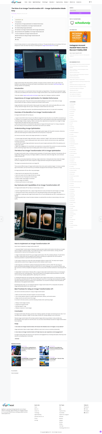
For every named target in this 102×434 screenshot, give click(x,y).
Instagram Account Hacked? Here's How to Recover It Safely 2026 (78, 47)
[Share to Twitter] (12, 20)
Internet (72, 138)
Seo (71, 124)
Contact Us (78, 2)
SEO (60, 407)
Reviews (66, 2)
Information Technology (75, 168)
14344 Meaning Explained (74, 77)
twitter (72, 208)
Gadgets (72, 130)
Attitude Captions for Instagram (76, 92)
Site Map (36, 420)
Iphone (72, 212)
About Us (36, 408)
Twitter (86, 408)
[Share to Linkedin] (12, 25)
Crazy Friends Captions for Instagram (77, 88)
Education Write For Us (39, 416)
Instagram (87, 410)
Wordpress (73, 172)
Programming (73, 149)
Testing (72, 166)
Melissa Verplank (72, 53)
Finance (72, 113)
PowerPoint (73, 219)
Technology (44, 2)
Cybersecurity (73, 162)
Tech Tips (72, 128)
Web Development (74, 143)
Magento (72, 196)
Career (72, 134)
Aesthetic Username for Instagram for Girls (78, 86)
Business (72, 106)
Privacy (35, 418)
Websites (72, 107)
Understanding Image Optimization (24, 27)
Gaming (72, 126)
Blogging (72, 189)
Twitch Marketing (74, 225)
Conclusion (18, 37)
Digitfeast (47, 432)
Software (72, 119)
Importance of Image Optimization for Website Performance (29, 23)
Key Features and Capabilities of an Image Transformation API (30, 31)
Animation (73, 200)
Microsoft (72, 174)
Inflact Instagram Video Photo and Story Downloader (80, 64)
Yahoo (72, 227)
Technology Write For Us (64, 427)
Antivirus (72, 193)
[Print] (12, 28)
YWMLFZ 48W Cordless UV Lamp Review (77, 79)
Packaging (73, 206)
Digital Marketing (36, 2)
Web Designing (74, 153)
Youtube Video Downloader (76, 181)
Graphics (72, 160)
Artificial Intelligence (74, 132)
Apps (72, 117)
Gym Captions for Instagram (75, 94)
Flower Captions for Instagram (75, 96)
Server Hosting (73, 170)
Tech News (73, 141)
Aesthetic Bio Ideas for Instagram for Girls (77, 84)
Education (51, 2)
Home (26, 2)
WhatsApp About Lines (74, 90)
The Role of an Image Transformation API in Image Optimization (30, 29)
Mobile (72, 215)
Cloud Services (74, 164)
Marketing (73, 140)
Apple (72, 177)
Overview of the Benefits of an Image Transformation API (28, 25)
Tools (72, 123)
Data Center (73, 202)
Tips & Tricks (73, 151)
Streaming (73, 198)
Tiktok (72, 223)
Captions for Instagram (64, 414)
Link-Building (73, 213)
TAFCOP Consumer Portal (74, 72)
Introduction (18, 21)
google (72, 179)
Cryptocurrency (59, 2)
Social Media (73, 109)
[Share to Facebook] (12, 17)
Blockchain (73, 195)
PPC (71, 217)
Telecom (72, 145)
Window (72, 183)
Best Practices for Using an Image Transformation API (28, 35)
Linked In (87, 412)
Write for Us (72, 2)
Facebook (87, 407)
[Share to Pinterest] (12, 23)
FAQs (18, 39)
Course (72, 185)
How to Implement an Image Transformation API (27, 33)
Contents (18, 19)
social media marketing (75, 157)
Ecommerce (73, 147)
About (30, 2)
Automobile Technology (75, 187)
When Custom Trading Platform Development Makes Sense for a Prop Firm (28, 349)
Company (73, 159)
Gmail (72, 204)
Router (72, 221)
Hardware (73, 191)
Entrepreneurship (74, 210)
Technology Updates (75, 176)
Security (72, 155)
